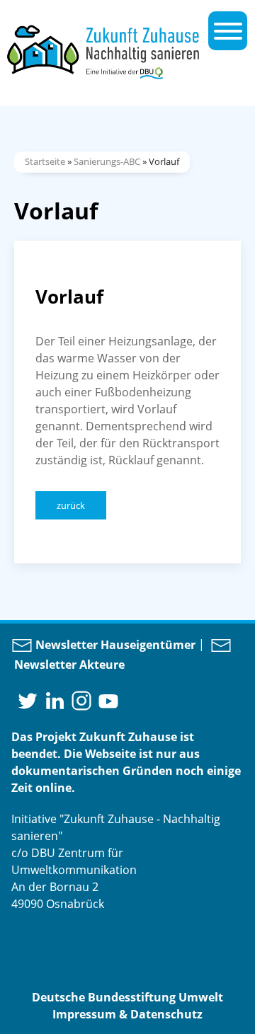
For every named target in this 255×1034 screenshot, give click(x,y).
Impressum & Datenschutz (127, 1014)
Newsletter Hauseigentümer (114, 645)
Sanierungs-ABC (107, 161)
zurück (71, 505)
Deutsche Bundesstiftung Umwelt (127, 997)
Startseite (45, 161)
